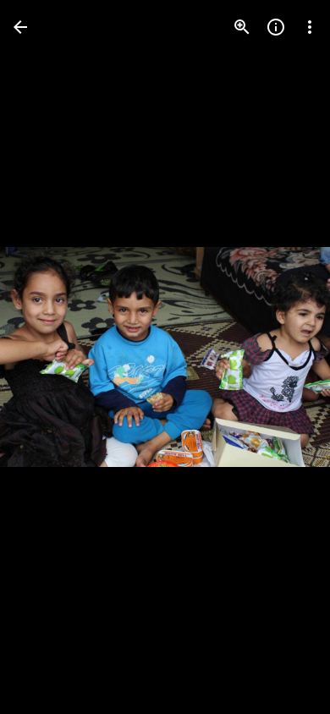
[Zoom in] (242, 27)
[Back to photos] (20, 27)
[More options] (310, 27)
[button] (282, 357)
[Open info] (276, 27)
